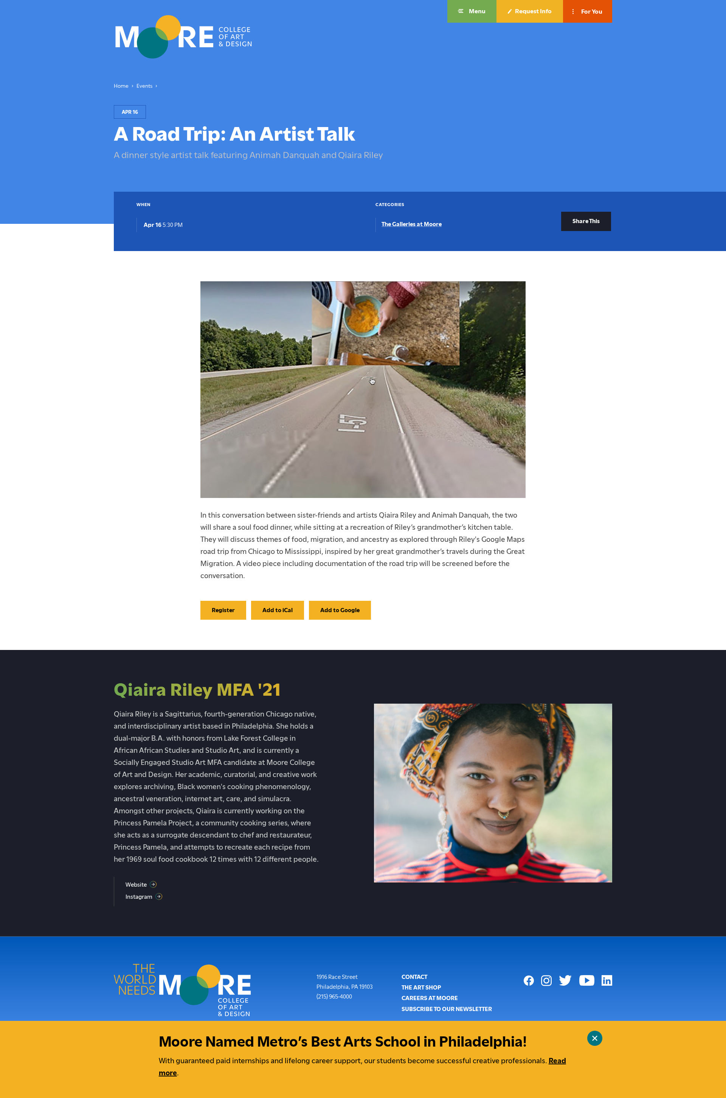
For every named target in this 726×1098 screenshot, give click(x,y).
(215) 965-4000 (334, 996)
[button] (471, 11)
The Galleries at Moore (412, 224)
